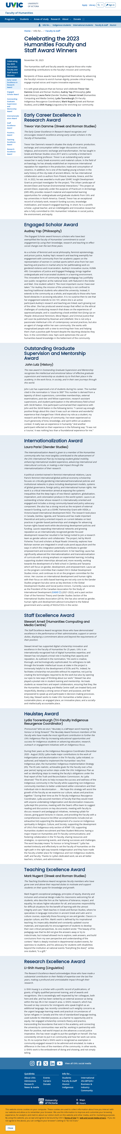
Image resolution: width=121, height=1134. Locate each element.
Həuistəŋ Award (10, 133)
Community (87, 1090)
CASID (55, 592)
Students (66, 1077)
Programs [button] (10, 19)
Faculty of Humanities (19, 13)
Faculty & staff (101, 25)
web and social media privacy (93, 1118)
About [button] (65, 19)
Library (92, 5)
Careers (47, 1080)
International (87, 1077)
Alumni (113, 25)
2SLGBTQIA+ (87, 1080)
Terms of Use (70, 1118)
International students (83, 25)
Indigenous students (62, 25)
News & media (31, 1087)
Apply (84, 5)
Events (46, 1077)
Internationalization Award (13, 117)
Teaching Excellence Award (11, 142)
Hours (83, 1103)
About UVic (30, 1077)
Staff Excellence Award (11, 125)
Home (27, 30)
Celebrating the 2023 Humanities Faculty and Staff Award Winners (12, 68)
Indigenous (67, 1087)
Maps (82, 1100)
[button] (100, 5)
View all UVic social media (78, 1063)
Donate (77, 19)
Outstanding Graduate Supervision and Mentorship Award (12, 105)
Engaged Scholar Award (13, 93)
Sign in (111, 5)
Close (10, 1128)
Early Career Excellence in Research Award (12, 83)
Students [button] (24, 19)
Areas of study (41, 19)
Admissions (30, 1080)
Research (55, 19)
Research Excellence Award (11, 151)
